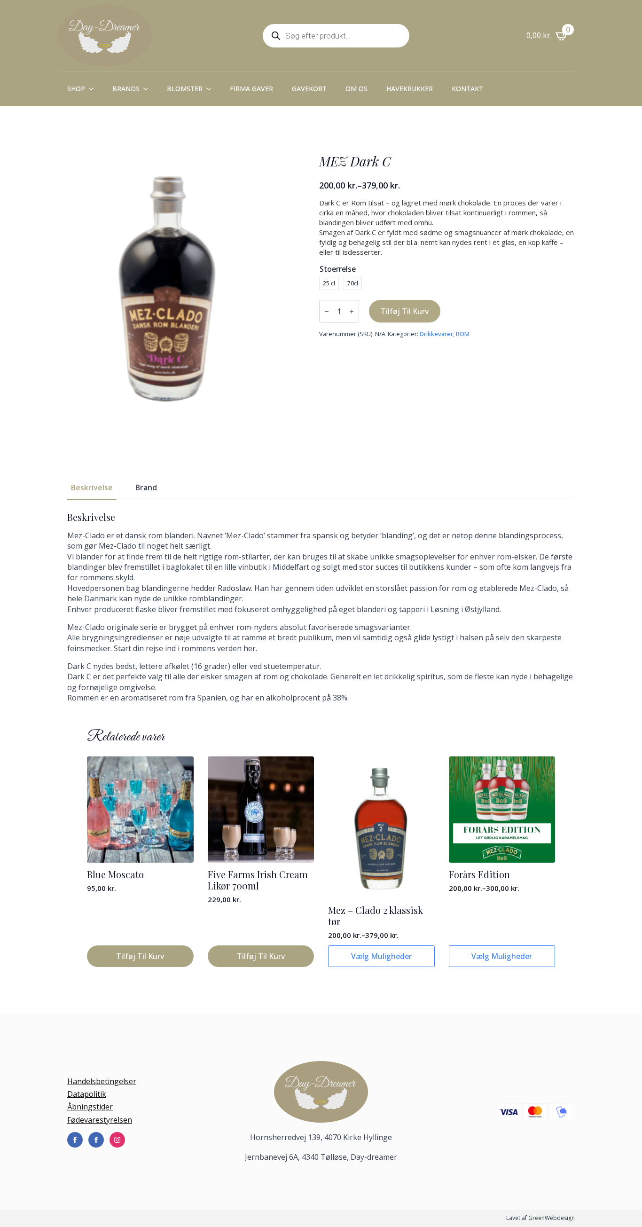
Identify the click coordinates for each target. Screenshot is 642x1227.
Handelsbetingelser (101, 1081)
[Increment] (351, 311)
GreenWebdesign (551, 1218)
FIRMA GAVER (251, 88)
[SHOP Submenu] (94, 89)
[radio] (329, 283)
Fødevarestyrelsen (99, 1120)
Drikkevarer (436, 334)
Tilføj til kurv (405, 311)
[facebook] (75, 1140)
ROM (463, 334)
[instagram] (117, 1140)
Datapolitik (86, 1094)
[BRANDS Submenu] (148, 89)
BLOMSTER (185, 88)
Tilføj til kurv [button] (140, 956)
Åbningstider (90, 1106)
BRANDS (126, 88)
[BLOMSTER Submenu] (211, 89)
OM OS (356, 88)
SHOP (76, 88)
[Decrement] (326, 311)
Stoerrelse (338, 269)
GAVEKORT (309, 88)
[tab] (92, 487)
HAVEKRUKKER (409, 88)
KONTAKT (467, 88)
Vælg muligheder (381, 956)
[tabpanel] (321, 607)
